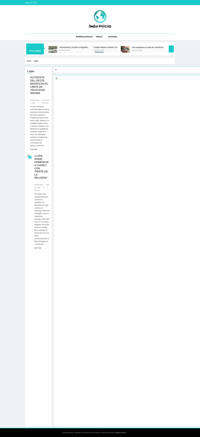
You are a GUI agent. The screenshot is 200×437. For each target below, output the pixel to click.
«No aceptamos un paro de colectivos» (148, 47)
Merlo (99, 37)
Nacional (112, 37)
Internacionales (84, 37)
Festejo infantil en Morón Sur (105, 47)
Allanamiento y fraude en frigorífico (73, 47)
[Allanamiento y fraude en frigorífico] (52, 50)
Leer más (33, 149)
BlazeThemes (121, 433)
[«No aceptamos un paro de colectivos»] (125, 50)
